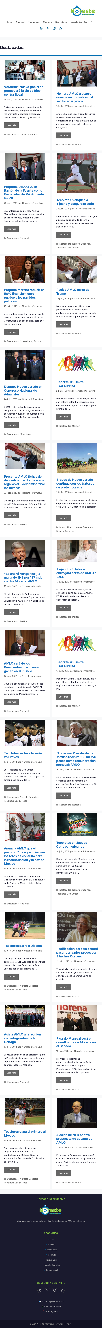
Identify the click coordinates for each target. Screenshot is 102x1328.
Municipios (25, 434)
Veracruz (34, 134)
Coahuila (47, 22)
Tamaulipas (33, 22)
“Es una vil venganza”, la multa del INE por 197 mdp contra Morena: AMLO (23, 577)
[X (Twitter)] (47, 28)
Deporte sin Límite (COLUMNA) (69, 384)
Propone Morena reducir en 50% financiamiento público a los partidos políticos (24, 295)
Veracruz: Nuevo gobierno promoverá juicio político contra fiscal (23, 90)
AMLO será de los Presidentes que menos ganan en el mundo (21, 667)
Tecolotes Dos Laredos (68, 247)
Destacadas (13, 134)
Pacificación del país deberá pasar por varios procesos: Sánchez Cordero (77, 952)
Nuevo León (61, 22)
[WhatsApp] (61, 28)
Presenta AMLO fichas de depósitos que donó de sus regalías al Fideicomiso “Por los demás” (24, 482)
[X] (47, 1290)
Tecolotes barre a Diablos (23, 946)
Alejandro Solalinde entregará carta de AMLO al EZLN (76, 573)
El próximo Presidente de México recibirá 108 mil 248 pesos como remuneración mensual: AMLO (76, 759)
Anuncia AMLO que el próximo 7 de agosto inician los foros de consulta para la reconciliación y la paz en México (24, 856)
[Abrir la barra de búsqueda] (92, 21)
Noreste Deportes (79, 22)
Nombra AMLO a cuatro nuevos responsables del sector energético (74, 97)
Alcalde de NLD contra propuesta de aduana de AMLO (74, 1139)
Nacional (20, 22)
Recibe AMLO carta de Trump (72, 291)
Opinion (76, 426)
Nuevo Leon (26, 341)
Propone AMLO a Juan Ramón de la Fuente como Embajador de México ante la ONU (24, 192)
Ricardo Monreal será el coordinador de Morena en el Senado (76, 1042)
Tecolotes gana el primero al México (25, 1133)
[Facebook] (41, 28)
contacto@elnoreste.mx (53, 1301)
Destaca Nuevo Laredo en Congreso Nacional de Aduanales (23, 390)
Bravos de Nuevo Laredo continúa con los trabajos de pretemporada (75, 483)
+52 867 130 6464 (52, 1306)
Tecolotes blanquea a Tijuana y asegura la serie (75, 202)
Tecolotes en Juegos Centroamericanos (71, 844)
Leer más (11, 125)
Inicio (9, 22)
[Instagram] (54, 28)
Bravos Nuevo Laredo (70, 527)
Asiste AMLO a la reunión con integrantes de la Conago (22, 1038)
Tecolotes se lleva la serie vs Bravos (23, 755)
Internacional (52, 1270)
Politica (37, 341)
